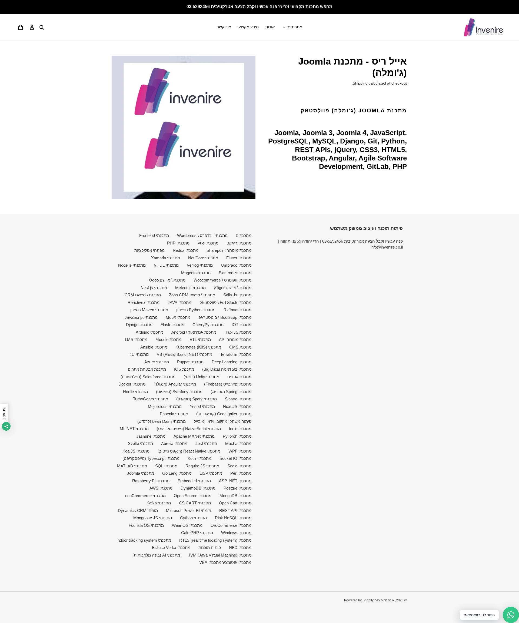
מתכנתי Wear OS (187, 525)
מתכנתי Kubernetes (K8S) (198, 347)
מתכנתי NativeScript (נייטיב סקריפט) (189, 428)
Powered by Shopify (359, 600)
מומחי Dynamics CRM (138, 510)
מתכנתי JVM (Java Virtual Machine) (219, 555)
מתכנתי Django (139, 324)
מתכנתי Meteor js (190, 287)
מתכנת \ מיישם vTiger (232, 287)
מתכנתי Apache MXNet (194, 436)
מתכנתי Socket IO (235, 458)
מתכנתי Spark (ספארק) (196, 399)
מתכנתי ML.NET (134, 428)
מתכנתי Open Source (192, 495)
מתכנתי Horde (135, 391)
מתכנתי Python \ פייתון (195, 309)
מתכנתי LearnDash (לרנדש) (161, 421)
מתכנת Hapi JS (237, 332)
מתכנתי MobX (178, 317)
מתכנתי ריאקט (239, 243)
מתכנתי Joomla (140, 473)
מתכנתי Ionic (240, 428)
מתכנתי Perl (240, 473)
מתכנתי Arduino (149, 332)
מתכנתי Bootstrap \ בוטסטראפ (224, 317)
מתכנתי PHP (178, 243)
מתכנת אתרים (239, 376)
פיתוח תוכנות (209, 547)
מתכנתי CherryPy (208, 324)
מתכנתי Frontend (154, 235)
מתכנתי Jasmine (150, 436)
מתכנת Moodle (168, 339)
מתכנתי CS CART (195, 503)
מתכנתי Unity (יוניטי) (201, 376)
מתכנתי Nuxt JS (237, 406)
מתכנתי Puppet (190, 362)
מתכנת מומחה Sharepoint (229, 250)
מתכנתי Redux (185, 250)
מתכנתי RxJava (237, 309)
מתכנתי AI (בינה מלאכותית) (156, 555)
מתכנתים (243, 235)
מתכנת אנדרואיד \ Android (193, 332)
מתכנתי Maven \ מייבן (149, 309)
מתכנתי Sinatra (238, 399)
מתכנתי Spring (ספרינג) (231, 391)
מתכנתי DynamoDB (198, 488)
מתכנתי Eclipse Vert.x (171, 547)
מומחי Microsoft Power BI (188, 510)
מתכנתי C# (139, 354)
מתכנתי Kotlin (199, 458)
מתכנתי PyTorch (237, 436)
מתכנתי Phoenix (174, 413)
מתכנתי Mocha (238, 443)
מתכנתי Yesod (202, 406)
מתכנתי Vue (208, 243)
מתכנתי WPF (239, 451)
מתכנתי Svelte (140, 443)
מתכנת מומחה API (235, 339)
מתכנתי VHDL (166, 265)
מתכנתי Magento (196, 272)
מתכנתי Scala (239, 466)
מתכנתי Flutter (238, 258)
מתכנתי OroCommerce (231, 525)
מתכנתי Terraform (235, 354)
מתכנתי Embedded (194, 480)
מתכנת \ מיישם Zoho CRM (192, 295)
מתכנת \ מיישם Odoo (167, 280)
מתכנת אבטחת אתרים (147, 369)
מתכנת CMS (240, 347)
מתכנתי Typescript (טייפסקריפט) (150, 458)
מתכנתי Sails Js (237, 295)
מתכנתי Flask (172, 324)
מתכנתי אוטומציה (236, 562)
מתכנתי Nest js (154, 287)
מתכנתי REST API (235, 510)
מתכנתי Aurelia (174, 443)
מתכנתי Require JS (202, 466)
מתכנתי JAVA (179, 302)
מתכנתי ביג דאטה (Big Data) (226, 369)
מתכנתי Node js (132, 265)
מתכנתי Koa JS (135, 451)
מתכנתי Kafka (159, 503)
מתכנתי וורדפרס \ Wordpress (202, 235)
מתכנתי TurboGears (150, 399)
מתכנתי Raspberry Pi (150, 480)
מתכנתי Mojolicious (165, 406)
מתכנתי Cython (193, 517)
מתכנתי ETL (200, 339)
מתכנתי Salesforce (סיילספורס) (148, 376)
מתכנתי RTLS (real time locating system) (215, 540)
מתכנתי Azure (156, 362)
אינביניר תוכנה (384, 600)
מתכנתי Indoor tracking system (144, 540)
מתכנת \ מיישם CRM (143, 295)
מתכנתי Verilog (200, 265)
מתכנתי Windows (236, 532)
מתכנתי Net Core (203, 258)
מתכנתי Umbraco (236, 265)
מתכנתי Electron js (235, 272)
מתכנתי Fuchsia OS (146, 525)
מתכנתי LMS (136, 339)
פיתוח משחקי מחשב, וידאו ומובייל (222, 421)
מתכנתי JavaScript (141, 317)
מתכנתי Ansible (153, 347)
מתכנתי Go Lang (176, 473)
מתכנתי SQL (166, 466)
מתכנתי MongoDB (235, 495)
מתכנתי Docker (131, 384)
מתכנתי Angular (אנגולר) (175, 384)
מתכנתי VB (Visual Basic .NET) (184, 354)
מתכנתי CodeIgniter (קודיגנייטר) (223, 413)
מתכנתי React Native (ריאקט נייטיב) (189, 451)
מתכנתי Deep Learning (231, 362)
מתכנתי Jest (206, 443)
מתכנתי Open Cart (235, 503)
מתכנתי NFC (240, 547)
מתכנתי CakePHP (197, 532)
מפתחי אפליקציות (149, 250)
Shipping (360, 83)
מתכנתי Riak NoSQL (233, 517)
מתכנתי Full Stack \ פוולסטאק (225, 302)
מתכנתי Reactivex (143, 302)
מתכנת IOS (184, 369)
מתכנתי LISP (210, 473)
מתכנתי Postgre (237, 488)
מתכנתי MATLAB (132, 466)
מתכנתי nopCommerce (145, 495)
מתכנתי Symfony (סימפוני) (179, 391)
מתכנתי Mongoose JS (152, 517)
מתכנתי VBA (210, 562)
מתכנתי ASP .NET (235, 480)
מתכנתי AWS (160, 488)
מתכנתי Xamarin (165, 258)
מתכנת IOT (241, 324)
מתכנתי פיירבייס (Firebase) (227, 384)
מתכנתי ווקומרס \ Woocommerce (222, 280)
